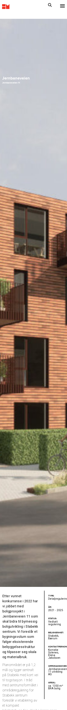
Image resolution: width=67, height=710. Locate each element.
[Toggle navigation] (61, 6)
